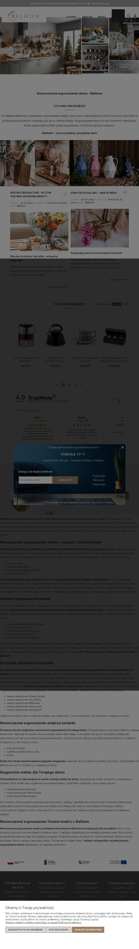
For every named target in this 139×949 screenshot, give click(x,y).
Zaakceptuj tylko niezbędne (25, 930)
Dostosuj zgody (58, 930)
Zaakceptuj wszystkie (88, 930)
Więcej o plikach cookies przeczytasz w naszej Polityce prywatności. (43, 922)
